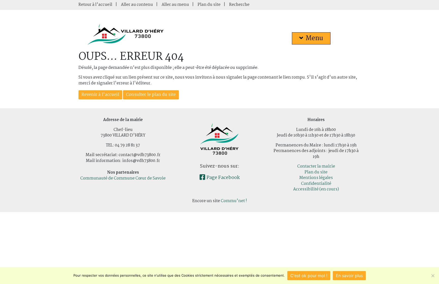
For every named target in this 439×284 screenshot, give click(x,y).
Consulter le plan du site (151, 94)
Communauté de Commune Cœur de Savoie (123, 178)
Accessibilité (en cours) (316, 189)
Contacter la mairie (316, 166)
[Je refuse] (432, 275)
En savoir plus (349, 275)
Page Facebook (223, 178)
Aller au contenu (137, 5)
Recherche (239, 5)
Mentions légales (316, 178)
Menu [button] (314, 38)
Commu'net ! (234, 201)
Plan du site (209, 5)
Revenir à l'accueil (100, 94)
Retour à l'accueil (95, 5)
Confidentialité (316, 184)
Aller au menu (175, 5)
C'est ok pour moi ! (308, 275)
